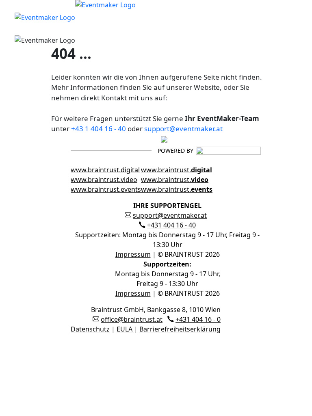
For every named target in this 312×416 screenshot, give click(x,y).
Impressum (133, 254)
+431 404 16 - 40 (171, 225)
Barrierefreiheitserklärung (180, 329)
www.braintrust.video (104, 179)
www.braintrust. (176, 169)
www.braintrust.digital (105, 169)
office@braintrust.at (131, 319)
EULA (125, 329)
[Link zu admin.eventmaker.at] (75, 16)
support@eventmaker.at (183, 128)
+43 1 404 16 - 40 (98, 128)
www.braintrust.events (106, 189)
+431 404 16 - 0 (198, 319)
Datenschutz (90, 329)
